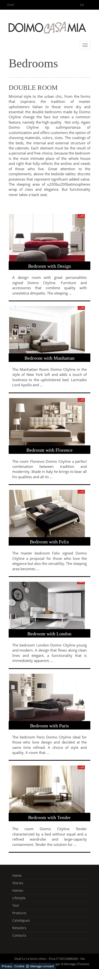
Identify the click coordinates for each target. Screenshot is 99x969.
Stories (17, 883)
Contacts (19, 935)
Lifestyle (18, 898)
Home (17, 875)
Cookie (19, 966)
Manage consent (42, 966)
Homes (17, 890)
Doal (10, 4)
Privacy (7, 966)
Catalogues (21, 920)
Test (15, 905)
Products (19, 913)
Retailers (19, 928)
